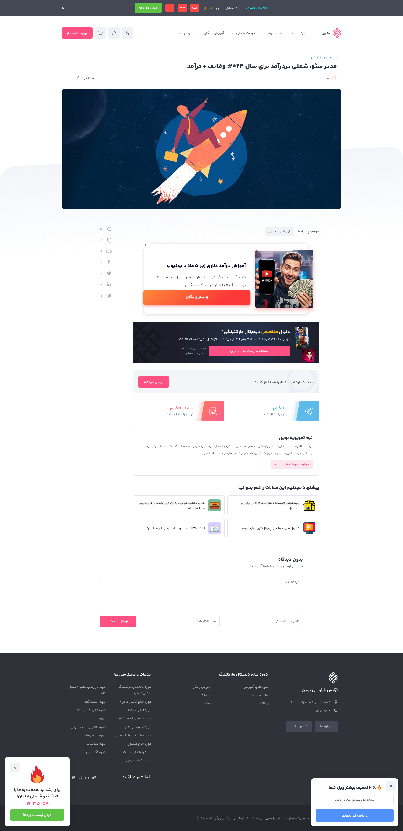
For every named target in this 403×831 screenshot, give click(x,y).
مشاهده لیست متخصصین (249, 351)
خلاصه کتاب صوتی (139, 760)
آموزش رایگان (214, 33)
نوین (187, 33)
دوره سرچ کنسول (139, 743)
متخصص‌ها (275, 33)
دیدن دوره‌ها (148, 8)
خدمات (206, 695)
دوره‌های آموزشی (255, 687)
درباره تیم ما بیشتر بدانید (291, 464)
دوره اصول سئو (95, 735)
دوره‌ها (302, 33)
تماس (207, 703)
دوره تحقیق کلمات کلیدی (88, 727)
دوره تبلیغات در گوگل (90, 710)
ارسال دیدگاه (153, 382)
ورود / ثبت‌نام (77, 33)
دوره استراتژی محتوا (137, 727)
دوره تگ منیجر (96, 752)
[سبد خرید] (100, 33)
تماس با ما (299, 726)
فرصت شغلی (245, 33)
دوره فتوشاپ (96, 743)
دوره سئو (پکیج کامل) (135, 701)
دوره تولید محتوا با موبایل (133, 735)
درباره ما (326, 726)
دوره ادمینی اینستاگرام (135, 718)
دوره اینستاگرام (95, 701)
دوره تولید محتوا (140, 710)
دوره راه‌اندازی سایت (137, 752)
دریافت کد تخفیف (354, 815)
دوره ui (101, 718)
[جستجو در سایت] (114, 33)
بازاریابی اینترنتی (324, 57)
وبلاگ (264, 703)
